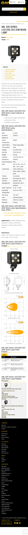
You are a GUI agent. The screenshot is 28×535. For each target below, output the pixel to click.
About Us (3, 425)
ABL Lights (9, 37)
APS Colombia (4, 447)
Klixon (2, 491)
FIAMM (3, 486)
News (2, 458)
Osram (3, 501)
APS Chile (3, 449)
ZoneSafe (3, 513)
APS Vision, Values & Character (8, 427)
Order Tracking (5, 437)
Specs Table (8, 73)
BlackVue (3, 471)
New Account (4, 433)
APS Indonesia (4, 453)
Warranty (3, 435)
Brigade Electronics (6, 473)
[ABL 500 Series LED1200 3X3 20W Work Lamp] (14, 284)
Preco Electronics (5, 506)
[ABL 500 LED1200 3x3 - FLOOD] (14, 306)
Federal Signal (4, 484)
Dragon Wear (4, 479)
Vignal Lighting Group (6, 510)
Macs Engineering (5, 495)
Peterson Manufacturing (7, 502)
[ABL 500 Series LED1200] (14, 261)
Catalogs (3, 459)
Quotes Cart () (13, 12)
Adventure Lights (5, 468)
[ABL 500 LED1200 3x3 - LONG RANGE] (14, 331)
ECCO (2, 482)
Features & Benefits (10, 69)
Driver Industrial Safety (6, 480)
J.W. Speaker (4, 490)
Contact (3, 428)
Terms (2, 439)
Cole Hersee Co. (5, 475)
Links (2, 461)
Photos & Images (9, 71)
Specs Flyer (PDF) (10, 75)
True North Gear (5, 508)
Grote (2, 488)
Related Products (9, 78)
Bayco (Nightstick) (5, 470)
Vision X (3, 511)
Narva (2, 497)
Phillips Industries (5, 504)
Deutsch (3, 477)
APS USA (3, 444)
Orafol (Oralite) (5, 499)
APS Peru (3, 451)
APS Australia (4, 445)
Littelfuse (3, 493)
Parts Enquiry (8, 76)
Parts (4, 354)
